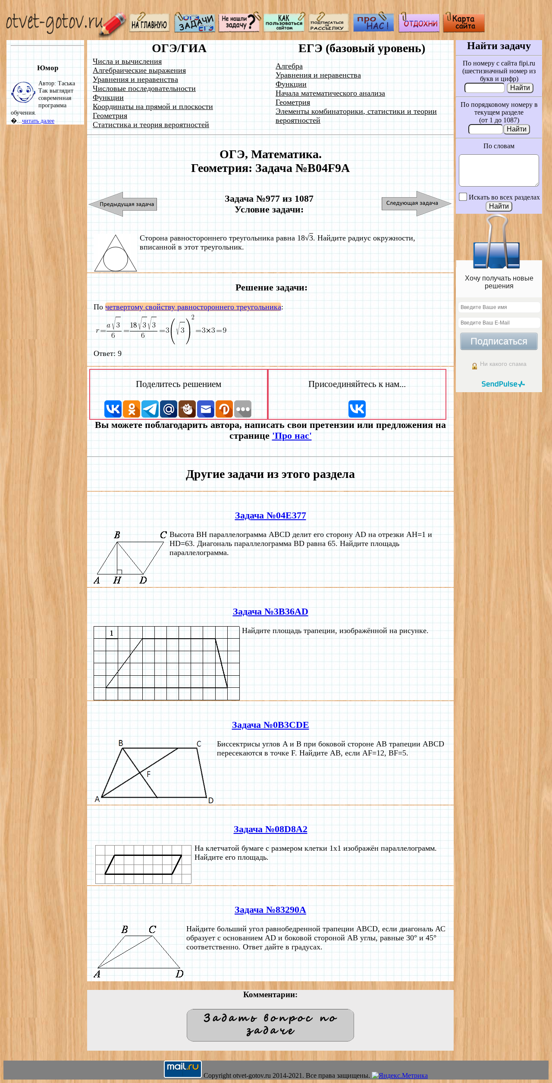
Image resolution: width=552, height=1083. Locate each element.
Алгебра (289, 66)
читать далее (38, 120)
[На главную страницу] (150, 30)
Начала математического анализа (330, 93)
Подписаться (498, 341)
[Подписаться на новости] (329, 30)
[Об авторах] (374, 30)
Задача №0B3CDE (270, 725)
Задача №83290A (270, 910)
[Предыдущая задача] (123, 204)
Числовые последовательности (144, 88)
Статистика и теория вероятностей (151, 124)
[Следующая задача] (416, 204)
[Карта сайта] (464, 30)
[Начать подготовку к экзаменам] (194, 30)
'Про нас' (292, 436)
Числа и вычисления (127, 61)
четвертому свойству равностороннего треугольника (193, 307)
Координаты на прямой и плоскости (153, 106)
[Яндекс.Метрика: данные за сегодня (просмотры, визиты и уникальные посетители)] (400, 1076)
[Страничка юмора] (419, 30)
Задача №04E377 (270, 515)
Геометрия (110, 115)
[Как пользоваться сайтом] (284, 30)
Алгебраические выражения (139, 70)
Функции (108, 97)
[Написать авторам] (239, 30)
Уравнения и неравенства (135, 79)
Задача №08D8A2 (270, 829)
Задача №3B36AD (270, 611)
